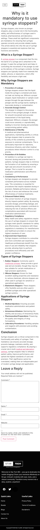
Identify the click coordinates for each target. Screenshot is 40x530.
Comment (5, 380)
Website (4, 423)
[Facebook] (4, 489)
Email (4, 414)
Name (4, 406)
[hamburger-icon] (5, 4)
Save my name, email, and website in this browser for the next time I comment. (17, 433)
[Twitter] (9, 489)
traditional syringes (12, 263)
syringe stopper (9, 59)
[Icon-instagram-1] (15, 489)
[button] (33, 4)
